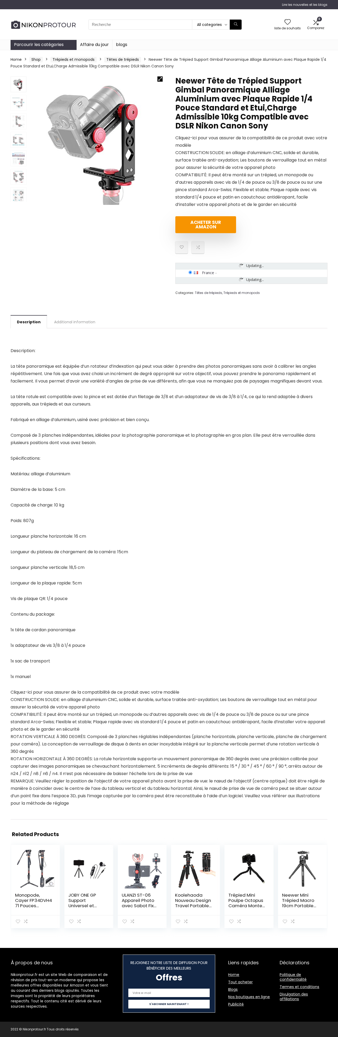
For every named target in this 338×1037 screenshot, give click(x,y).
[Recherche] (236, 25)
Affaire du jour (94, 45)
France (208, 272)
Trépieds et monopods (74, 59)
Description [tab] (29, 322)
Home (16, 59)
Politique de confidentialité (293, 977)
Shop (36, 59)
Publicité (236, 1004)
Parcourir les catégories (39, 45)
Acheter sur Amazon (205, 224)
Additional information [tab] (74, 322)
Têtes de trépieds (122, 59)
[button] (160, 79)
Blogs (233, 989)
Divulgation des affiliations (294, 997)
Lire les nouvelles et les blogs (304, 4)
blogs (121, 45)
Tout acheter (240, 982)
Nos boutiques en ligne (249, 996)
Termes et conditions (299, 986)
